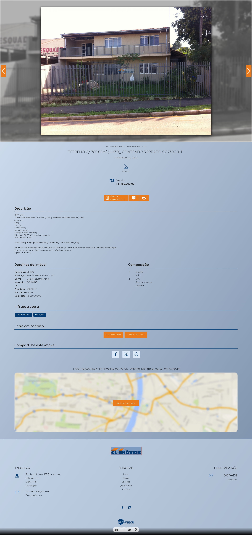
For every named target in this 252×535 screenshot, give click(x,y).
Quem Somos (126, 485)
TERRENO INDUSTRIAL (133, 146)
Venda (126, 478)
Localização (31, 485)
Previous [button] (3, 71)
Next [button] (248, 71)
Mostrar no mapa (126, 403)
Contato (126, 489)
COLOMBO (121, 146)
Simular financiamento (117, 197)
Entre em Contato (34, 495)
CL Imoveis (126, 450)
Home (126, 474)
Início (108, 146)
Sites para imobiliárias (126, 528)
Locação (126, 482)
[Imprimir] (144, 198)
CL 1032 (144, 146)
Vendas (113, 146)
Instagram (129, 507)
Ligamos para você (136, 334)
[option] (126, 71)
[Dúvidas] (134, 198)
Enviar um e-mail (113, 334)
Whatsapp (136, 354)
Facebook (115, 354)
